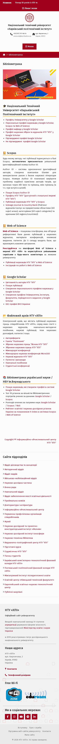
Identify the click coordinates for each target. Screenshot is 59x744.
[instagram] (14, 716)
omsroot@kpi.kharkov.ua (22, 36)
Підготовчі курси (13, 547)
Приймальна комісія (15, 500)
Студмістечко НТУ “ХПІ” (16, 551)
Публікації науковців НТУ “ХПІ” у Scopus (25, 202)
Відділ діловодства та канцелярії (21, 465)
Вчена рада (10, 487)
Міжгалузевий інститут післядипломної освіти (27, 575)
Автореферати (13, 338)
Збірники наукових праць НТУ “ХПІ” (23, 347)
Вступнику (22, 728)
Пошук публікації (14, 285)
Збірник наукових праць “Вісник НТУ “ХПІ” (27, 344)
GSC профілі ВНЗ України (18, 304)
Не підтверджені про (26, 141)
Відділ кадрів (11, 474)
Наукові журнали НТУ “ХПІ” (19, 356)
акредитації (10, 625)
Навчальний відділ (14, 492)
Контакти (46, 731)
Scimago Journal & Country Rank (21, 205)
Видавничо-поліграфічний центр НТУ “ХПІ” (26, 542)
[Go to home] (4, 55)
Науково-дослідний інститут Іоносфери (24, 533)
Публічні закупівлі (13, 592)
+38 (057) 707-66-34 (19, 33)
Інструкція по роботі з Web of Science (24, 265)
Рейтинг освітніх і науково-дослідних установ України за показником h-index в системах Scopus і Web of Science (31, 411)
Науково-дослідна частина (18, 483)
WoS (18, 405)
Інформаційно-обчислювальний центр (24, 509)
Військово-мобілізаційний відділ (21, 478)
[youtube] (21, 716)
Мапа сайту (30, 735)
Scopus (9, 399)
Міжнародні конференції (18, 350)
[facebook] (7, 716)
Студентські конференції (18, 366)
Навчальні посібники (16, 363)
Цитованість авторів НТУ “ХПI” (21, 282)
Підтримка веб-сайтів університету (24, 731)
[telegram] (28, 716)
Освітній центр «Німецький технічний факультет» (29, 580)
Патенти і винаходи (16, 360)
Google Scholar (42, 396)
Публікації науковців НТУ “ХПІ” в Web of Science (29, 262)
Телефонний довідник (18, 675)
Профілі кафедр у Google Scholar (22, 129)
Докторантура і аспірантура (18, 505)
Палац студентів (13, 556)
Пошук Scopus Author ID (18, 192)
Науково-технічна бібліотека (19, 538)
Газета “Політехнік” (15, 341)
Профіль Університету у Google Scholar (25, 120)
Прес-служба (35, 728)
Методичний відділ (14, 469)
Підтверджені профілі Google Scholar (24, 138)
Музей (8, 521)
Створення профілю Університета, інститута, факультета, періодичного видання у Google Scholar (28, 298)
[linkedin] (34, 716)
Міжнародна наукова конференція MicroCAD (28, 353)
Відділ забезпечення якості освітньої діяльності (28, 496)
